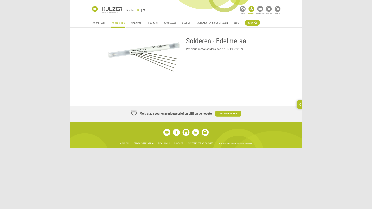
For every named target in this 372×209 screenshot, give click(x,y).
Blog (236, 22)
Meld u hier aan (228, 113)
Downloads (169, 22)
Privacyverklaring (144, 143)
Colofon (124, 143)
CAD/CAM (136, 22)
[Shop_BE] (269, 9)
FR (144, 10)
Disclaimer (164, 143)
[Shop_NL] (277, 9)
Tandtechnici (118, 22)
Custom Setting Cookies (200, 143)
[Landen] (243, 9)
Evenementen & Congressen (212, 22)
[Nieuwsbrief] (260, 9)
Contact (178, 143)
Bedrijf (186, 22)
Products (152, 22)
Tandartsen (98, 22)
